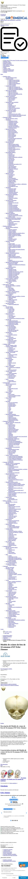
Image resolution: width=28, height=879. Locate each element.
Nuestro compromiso (7, 853)
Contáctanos (3, 15)
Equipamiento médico (7, 635)
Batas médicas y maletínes (8, 65)
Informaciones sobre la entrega (9, 861)
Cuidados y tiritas (6, 68)
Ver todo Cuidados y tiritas (11, 345)
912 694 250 (3, 14)
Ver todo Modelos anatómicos (12, 227)
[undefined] (22, 803)
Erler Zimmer (5, 792)
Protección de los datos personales (10, 855)
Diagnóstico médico (7, 62)
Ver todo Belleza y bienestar (11, 501)
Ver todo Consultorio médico (12, 547)
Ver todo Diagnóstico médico (12, 118)
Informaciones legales (7, 851)
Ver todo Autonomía (10, 567)
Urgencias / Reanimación (8, 70)
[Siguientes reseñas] (26, 813)
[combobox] (7, 23)
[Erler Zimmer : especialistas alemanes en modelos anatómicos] (5, 658)
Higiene (4, 67)
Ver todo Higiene (9, 306)
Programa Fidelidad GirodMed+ (9, 854)
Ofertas (5, 72)
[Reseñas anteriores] (1, 813)
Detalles (2, 723)
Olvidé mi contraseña (7, 859)
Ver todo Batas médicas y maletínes (13, 285)
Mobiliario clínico (6, 61)
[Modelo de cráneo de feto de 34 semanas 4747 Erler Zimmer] (3, 691)
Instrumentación (6, 66)
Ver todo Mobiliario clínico (11, 77)
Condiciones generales (7, 849)
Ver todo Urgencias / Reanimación (13, 463)
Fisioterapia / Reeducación (8, 69)
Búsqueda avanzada (5, 25)
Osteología (5, 637)
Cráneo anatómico (7, 639)
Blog (2, 765)
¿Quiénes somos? (6, 850)
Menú (2, 74)
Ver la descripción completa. (6, 668)
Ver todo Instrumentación (11, 383)
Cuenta (2, 629)
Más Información (4, 764)
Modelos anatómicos (7, 63)
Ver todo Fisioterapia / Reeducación (13, 422)
